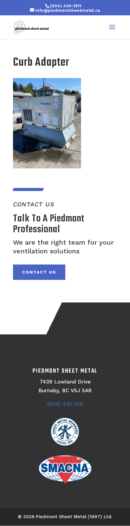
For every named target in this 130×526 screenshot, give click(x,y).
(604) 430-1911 (65, 5)
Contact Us (39, 272)
